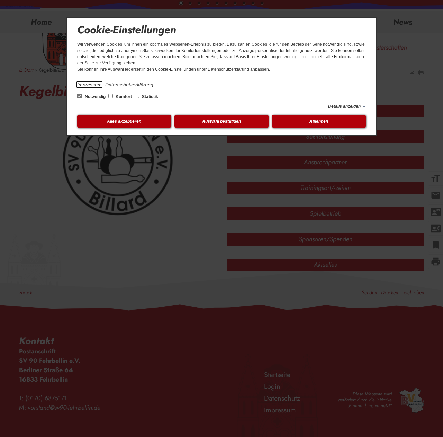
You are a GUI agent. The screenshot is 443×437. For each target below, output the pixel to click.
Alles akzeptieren (124, 121)
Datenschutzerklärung (129, 84)
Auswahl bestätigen (221, 121)
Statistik (149, 96)
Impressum (89, 84)
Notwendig (95, 96)
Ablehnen (318, 121)
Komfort (124, 96)
